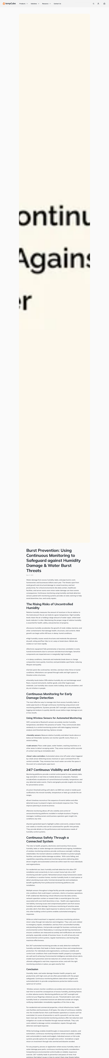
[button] (93, 3)
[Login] (98, 3)
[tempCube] (9, 3)
